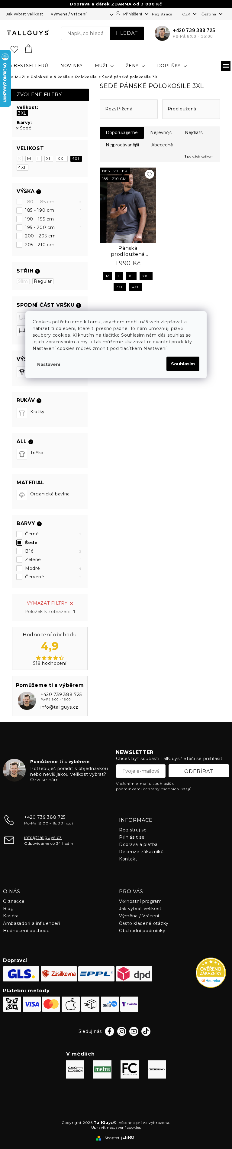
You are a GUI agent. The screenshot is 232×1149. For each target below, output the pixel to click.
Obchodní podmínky (142, 930)
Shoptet (112, 1137)
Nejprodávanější (122, 145)
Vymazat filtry (47, 603)
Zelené (53, 559)
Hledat (127, 33)
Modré (53, 568)
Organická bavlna (56, 494)
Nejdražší (194, 132)
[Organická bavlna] (22, 495)
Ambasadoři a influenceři (31, 923)
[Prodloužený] (22, 330)
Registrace (162, 14)
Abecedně (162, 145)
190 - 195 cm (53, 219)
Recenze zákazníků (141, 851)
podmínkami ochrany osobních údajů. (154, 789)
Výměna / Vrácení (68, 14)
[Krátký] (22, 413)
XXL (61, 159)
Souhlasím (183, 364)
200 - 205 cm (53, 236)
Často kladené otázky (144, 923)
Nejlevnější (161, 132)
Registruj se (133, 830)
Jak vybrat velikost (24, 14)
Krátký (56, 411)
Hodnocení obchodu (26, 930)
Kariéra (11, 916)
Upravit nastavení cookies (116, 1127)
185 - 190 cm (53, 210)
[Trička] (22, 454)
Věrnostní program (140, 901)
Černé (53, 534)
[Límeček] (22, 372)
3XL (22, 113)
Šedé (26, 128)
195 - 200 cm (53, 227)
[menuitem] (27, 66)
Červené (53, 576)
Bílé (53, 551)
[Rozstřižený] (22, 317)
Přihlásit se (131, 837)
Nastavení (48, 364)
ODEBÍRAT (198, 771)
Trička (56, 452)
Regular (43, 281)
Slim (23, 281)
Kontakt (128, 859)
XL (49, 159)
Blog (8, 908)
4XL (22, 167)
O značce (14, 901)
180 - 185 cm (53, 201)
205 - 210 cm (53, 244)
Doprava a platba (138, 844)
